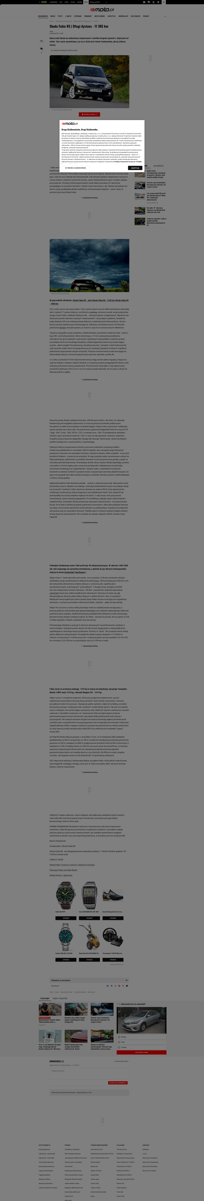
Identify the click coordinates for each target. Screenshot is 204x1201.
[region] (102, 146)
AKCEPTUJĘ (135, 168)
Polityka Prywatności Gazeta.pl (124, 162)
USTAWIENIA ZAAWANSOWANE (75, 168)
